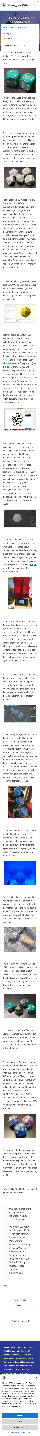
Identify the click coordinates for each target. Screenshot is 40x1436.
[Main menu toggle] (34, 5)
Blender (26, 454)
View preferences (20, 1427)
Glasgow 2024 (18, 5)
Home (5, 27)
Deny (20, 1421)
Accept (20, 1415)
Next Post (20, 1306)
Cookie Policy (13, 1433)
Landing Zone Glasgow (17, 27)
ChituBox (20, 632)
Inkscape (7, 363)
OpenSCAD (26, 224)
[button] (37, 1378)
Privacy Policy (25, 1433)
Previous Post (20, 1300)
